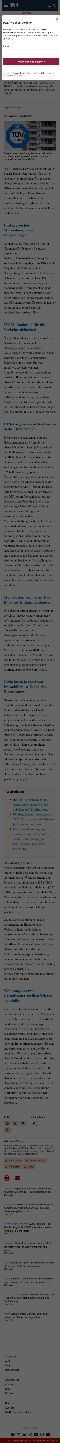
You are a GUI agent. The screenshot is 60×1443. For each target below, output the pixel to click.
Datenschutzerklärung (22, 73)
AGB (42, 73)
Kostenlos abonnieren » (31, 61)
